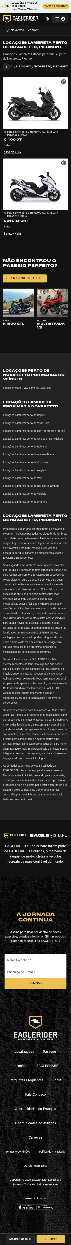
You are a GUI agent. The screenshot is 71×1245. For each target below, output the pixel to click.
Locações (20, 1066)
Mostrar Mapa (18, 1239)
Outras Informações (35, 1166)
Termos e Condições (18, 1152)
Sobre (56, 1080)
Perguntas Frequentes (26, 1080)
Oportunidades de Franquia (35, 1109)
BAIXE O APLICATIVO (56, 6)
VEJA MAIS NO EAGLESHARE (25, 278)
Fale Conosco (35, 1095)
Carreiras (35, 1138)
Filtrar (53, 1239)
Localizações (24, 1052)
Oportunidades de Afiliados (35, 1123)
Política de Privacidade (52, 1152)
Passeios (50, 1052)
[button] (35, 116)
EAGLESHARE (47, 1066)
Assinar (36, 983)
